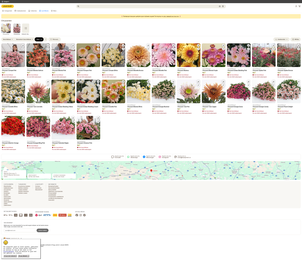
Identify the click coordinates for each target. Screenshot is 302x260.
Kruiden (6, 195)
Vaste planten (8, 201)
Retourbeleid (52, 189)
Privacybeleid (8, 251)
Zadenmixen (7, 205)
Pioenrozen (7, 196)
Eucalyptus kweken (24, 186)
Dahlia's (6, 191)
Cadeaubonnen (8, 188)
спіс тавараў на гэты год (171, 16)
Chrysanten (6, 21)
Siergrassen (7, 198)
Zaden (5, 203)
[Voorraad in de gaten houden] (23, 48)
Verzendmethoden (53, 188)
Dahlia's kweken (23, 188)
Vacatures (38, 188)
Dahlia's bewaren (23, 191)
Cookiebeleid (52, 195)
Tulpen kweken (23, 189)
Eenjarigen (7, 193)
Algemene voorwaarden (55, 191)
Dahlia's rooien (22, 193)
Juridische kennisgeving (55, 198)
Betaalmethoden (53, 186)
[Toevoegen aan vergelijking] (23, 45)
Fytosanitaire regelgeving (55, 196)
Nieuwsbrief (38, 189)
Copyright (51, 200)
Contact (37, 186)
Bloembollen (7, 186)
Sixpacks (6, 200)
